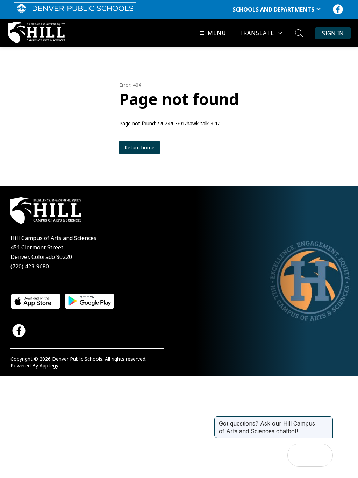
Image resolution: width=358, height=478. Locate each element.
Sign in (333, 33)
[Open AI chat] (321, 455)
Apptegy (49, 365)
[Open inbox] (299, 455)
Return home (139, 147)
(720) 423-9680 (29, 266)
